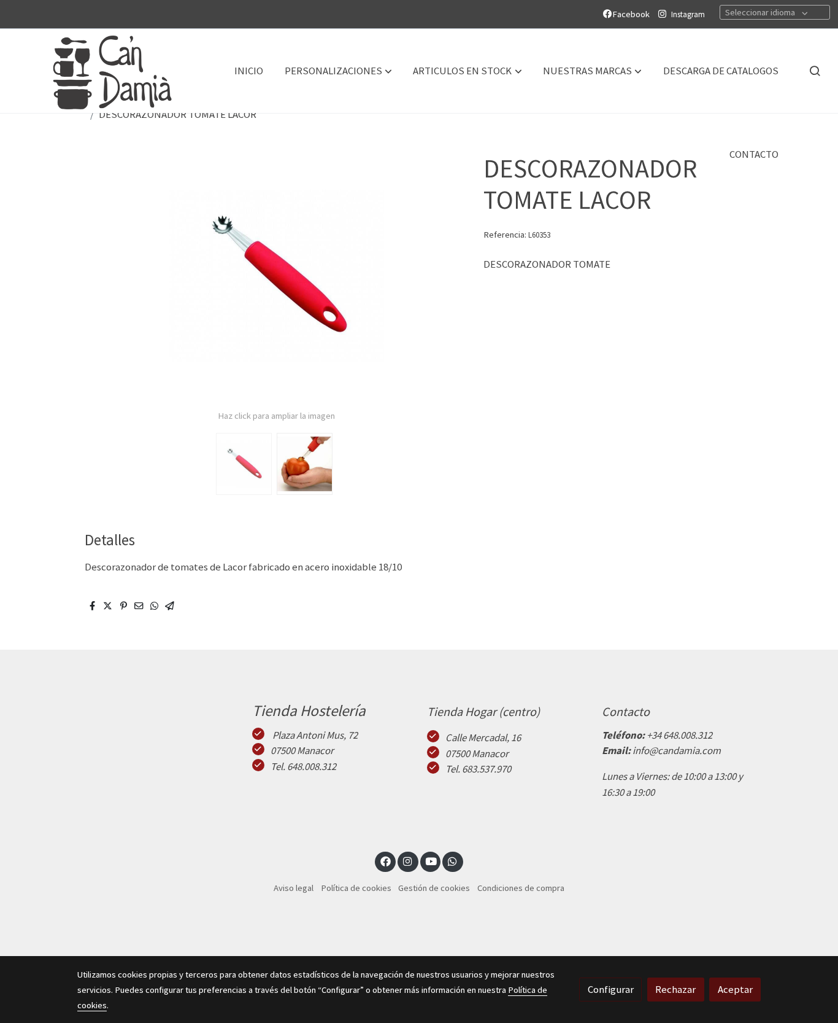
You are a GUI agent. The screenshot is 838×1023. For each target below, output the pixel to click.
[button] (338, 70)
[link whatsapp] (453, 860)
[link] (99, 71)
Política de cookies (356, 887)
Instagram (688, 14)
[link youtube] (431, 860)
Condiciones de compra (520, 887)
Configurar (611, 989)
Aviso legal (293, 887)
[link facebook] (385, 860)
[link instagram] (408, 860)
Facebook (632, 14)
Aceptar (735, 989)
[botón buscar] (815, 70)
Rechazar (675, 989)
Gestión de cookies (434, 887)
